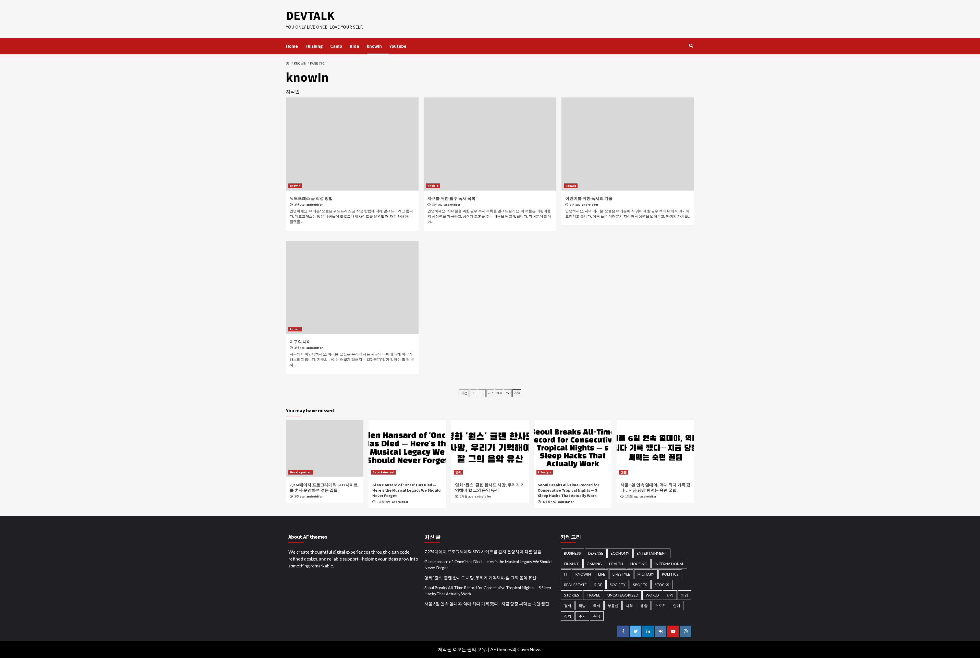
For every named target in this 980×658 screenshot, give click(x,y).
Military (646, 574)
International (669, 564)
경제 (567, 605)
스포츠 (660, 605)
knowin (374, 46)
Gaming (594, 564)
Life (601, 574)
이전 (464, 393)
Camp (336, 46)
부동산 (613, 605)
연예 (458, 472)
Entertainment (384, 472)
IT (566, 574)
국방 (582, 605)
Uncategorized (301, 472)
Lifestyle (544, 472)
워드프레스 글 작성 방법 (311, 198)
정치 (567, 616)
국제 (596, 605)
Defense (595, 553)
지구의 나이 (300, 341)
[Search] (691, 46)
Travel (593, 595)
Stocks (662, 584)
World (652, 595)
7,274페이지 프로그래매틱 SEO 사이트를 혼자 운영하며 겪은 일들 (324, 487)
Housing (638, 564)
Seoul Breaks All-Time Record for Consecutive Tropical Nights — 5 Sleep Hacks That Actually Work (568, 490)
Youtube (397, 46)
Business (572, 553)
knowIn (295, 186)
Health (616, 564)
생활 (624, 472)
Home (292, 46)
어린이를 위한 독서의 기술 (588, 198)
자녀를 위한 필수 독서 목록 (451, 198)
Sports (640, 584)
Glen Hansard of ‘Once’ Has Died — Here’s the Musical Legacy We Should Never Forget (406, 490)
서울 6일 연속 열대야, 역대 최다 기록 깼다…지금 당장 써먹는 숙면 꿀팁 (655, 487)
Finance (571, 564)
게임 (684, 595)
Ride (354, 46)
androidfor (314, 204)
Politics (670, 574)
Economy (620, 553)
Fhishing (314, 46)
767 (490, 393)
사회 (629, 605)
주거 (582, 616)
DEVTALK (310, 15)
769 (507, 393)
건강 (669, 595)
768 (499, 393)
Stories (571, 595)
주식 (596, 616)
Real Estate (575, 584)
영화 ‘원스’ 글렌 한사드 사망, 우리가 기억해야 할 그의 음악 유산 (490, 487)
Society (618, 584)
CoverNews (529, 649)
